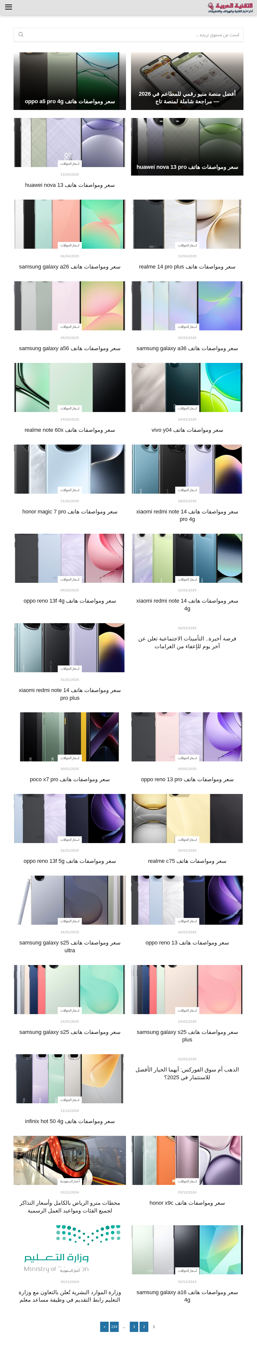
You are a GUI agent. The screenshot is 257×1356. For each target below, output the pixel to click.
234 (114, 1326)
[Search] (23, 33)
